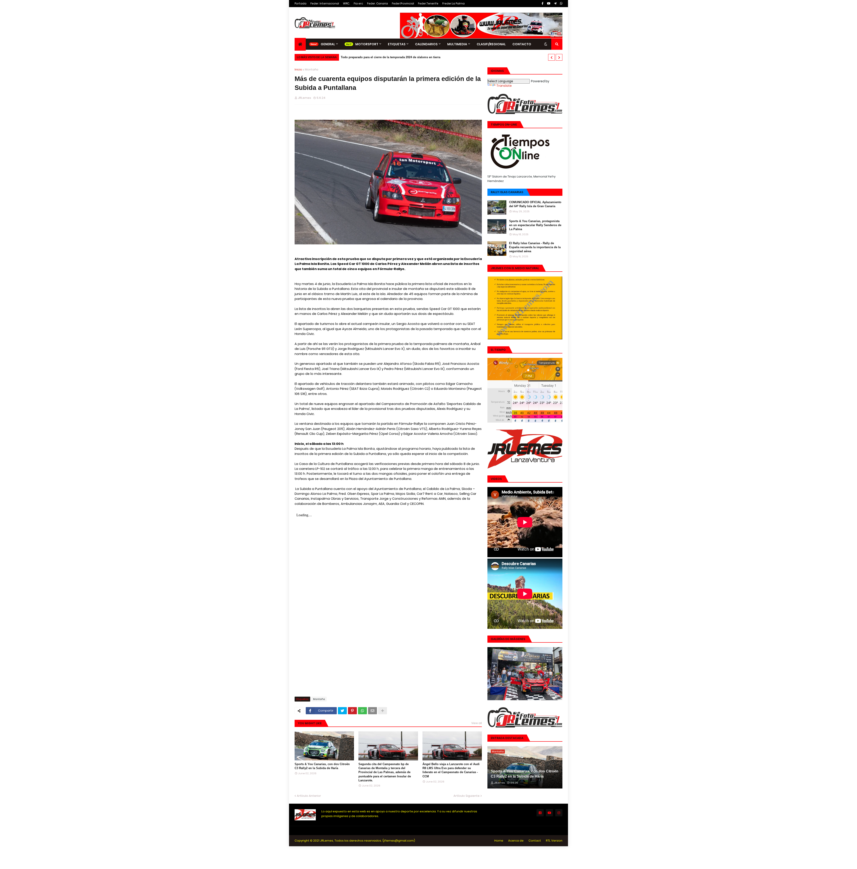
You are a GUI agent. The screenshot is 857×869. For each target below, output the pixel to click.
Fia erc (358, 3)
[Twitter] (342, 710)
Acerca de (516, 840)
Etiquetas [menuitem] (397, 44)
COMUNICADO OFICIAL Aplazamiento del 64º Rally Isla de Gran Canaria (535, 204)
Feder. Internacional (324, 3)
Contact (534, 840)
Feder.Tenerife (428, 3)
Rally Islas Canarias (507, 192)
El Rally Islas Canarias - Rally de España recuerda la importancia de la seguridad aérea (535, 247)
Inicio (298, 69)
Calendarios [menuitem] (426, 44)
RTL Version (554, 840)
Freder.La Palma (453, 3)
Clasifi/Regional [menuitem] (491, 44)
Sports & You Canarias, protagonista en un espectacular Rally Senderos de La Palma (535, 225)
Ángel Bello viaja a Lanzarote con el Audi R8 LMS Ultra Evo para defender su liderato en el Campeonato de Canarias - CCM (451, 770)
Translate (504, 85)
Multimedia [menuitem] (457, 44)
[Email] (372, 710)
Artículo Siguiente (466, 796)
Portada (300, 3)
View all (476, 723)
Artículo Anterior (309, 796)
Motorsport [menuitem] (366, 44)
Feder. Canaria (377, 3)
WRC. (346, 3)
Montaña (311, 69)
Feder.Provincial (403, 3)
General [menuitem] (328, 44)
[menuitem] (300, 44)
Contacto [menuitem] (521, 44)
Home (498, 840)
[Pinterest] (352, 710)
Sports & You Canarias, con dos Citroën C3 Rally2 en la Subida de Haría (322, 766)
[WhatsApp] (362, 710)
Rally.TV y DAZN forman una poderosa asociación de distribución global (391, 57)
